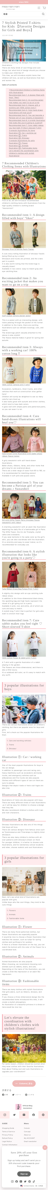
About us (27, 1135)
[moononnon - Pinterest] (43, 1114)
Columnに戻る (26, 1083)
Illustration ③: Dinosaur (19, 138)
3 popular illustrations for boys (22, 130)
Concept (27, 1131)
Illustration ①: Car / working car (22, 133)
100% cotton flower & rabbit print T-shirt (19, 658)
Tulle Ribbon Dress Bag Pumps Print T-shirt (20, 589)
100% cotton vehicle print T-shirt (16, 385)
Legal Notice (7, 1141)
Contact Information (9, 1145)
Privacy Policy (7, 1135)
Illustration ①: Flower (18, 143)
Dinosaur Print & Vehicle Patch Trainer (18, 249)
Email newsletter (30, 1141)
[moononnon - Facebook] (33, 1114)
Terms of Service (8, 1131)
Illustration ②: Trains (18, 135)
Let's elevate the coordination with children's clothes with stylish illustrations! (24, 153)
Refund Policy (7, 1138)
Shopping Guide (8, 1128)
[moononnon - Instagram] (5, 1114)
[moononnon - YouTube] (24, 1114)
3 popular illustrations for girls (22, 140)
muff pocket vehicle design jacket (16, 316)
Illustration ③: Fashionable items (23, 148)
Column (27, 1128)
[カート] (44, 7)
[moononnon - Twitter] (14, 1114)
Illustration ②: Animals (18, 146)
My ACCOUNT (29, 1138)
